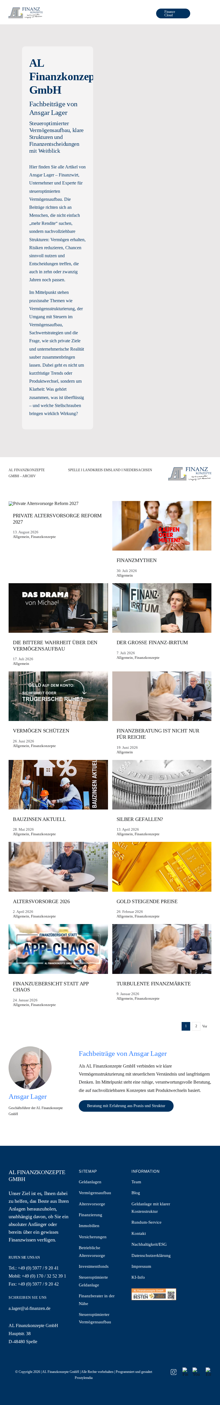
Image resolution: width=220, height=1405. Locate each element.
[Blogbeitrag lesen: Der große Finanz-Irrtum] (162, 622)
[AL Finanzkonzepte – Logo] (26, 9)
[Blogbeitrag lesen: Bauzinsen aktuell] (58, 799)
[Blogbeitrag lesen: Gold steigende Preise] (162, 881)
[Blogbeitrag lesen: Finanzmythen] (162, 540)
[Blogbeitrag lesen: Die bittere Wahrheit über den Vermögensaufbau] (58, 625)
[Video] (196, 1369)
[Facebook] (185, 1369)
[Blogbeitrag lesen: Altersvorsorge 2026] (58, 881)
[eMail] (208, 1369)
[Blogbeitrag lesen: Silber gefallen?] (162, 799)
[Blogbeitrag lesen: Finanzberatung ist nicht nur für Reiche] (162, 713)
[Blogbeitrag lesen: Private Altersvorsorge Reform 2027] (58, 521)
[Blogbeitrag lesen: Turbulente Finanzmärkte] (162, 963)
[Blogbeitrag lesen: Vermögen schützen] (58, 710)
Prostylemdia (84, 1378)
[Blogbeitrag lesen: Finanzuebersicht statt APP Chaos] (58, 966)
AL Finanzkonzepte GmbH (60, 1372)
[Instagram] (173, 1371)
